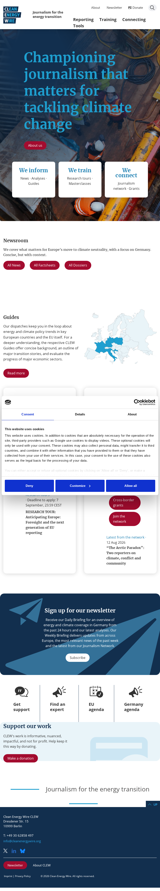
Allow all (130, 485)
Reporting (83, 19)
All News (14, 265)
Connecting (134, 19)
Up (155, 804)
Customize (77, 485)
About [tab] (132, 414)
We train (79, 170)
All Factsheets (44, 265)
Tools (78, 26)
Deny (29, 485)
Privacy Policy (23, 876)
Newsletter (114, 7)
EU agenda (96, 706)
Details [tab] (80, 414)
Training (107, 19)
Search (152, 7)
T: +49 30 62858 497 (18, 835)
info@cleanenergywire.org (22, 841)
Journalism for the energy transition (48, 14)
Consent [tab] (27, 414)
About (95, 7)
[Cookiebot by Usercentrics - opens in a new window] (137, 402)
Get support (21, 706)
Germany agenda (133, 706)
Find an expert (57, 706)
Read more (16, 373)
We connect (126, 173)
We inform (33, 170)
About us (35, 145)
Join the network (119, 519)
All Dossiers (78, 265)
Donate (137, 7)
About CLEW (42, 865)
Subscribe (77, 657)
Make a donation (21, 758)
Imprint (8, 876)
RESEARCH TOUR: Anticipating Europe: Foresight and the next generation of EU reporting (45, 522)
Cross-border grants (123, 502)
